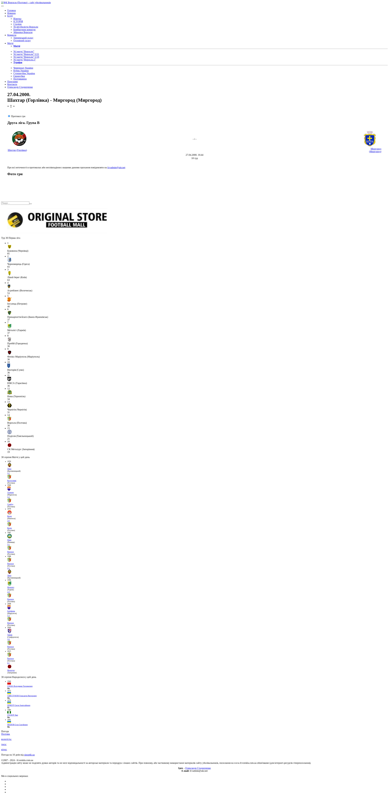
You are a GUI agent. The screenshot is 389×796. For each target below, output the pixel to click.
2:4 (8, 592)
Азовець (10, 492)
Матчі (10, 43)
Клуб (10, 16)
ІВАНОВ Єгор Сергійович (17, 725)
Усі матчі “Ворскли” (23, 51)
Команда (11, 35)
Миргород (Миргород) (375, 150)
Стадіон (17, 24)
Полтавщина (20, 79)
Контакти (12, 84)
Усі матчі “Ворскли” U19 (26, 57)
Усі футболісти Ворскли (25, 27)
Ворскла (10, 552)
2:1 (8, 544)
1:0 (8, 639)
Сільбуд (10, 504)
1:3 (8, 616)
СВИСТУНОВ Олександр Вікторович (22, 696)
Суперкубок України (24, 73)
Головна (11, 10)
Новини (11, 13)
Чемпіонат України (23, 68)
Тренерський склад (23, 37)
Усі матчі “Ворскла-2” (24, 59)
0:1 (8, 663)
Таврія (9, 635)
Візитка (17, 18)
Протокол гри (18, 116)
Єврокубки (19, 76)
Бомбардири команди (24, 29)
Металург (11, 670)
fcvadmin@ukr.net (116, 167)
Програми (12, 81)
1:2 (8, 497)
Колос (9, 516)
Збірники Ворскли (23, 32)
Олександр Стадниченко (20, 87)
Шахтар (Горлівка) (17, 150)
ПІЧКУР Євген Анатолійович (18, 705)
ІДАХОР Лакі (12, 715)
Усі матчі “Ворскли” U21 (26, 54)
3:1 (8, 473)
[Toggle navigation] (2, 6)
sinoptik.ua (29, 754)
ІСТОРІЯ (18, 21)
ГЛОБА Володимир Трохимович (20, 686)
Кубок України (21, 70)
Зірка (9, 469)
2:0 (8, 521)
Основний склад (22, 40)
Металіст (10, 587)
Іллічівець (11, 611)
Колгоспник (11, 481)
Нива (9, 540)
